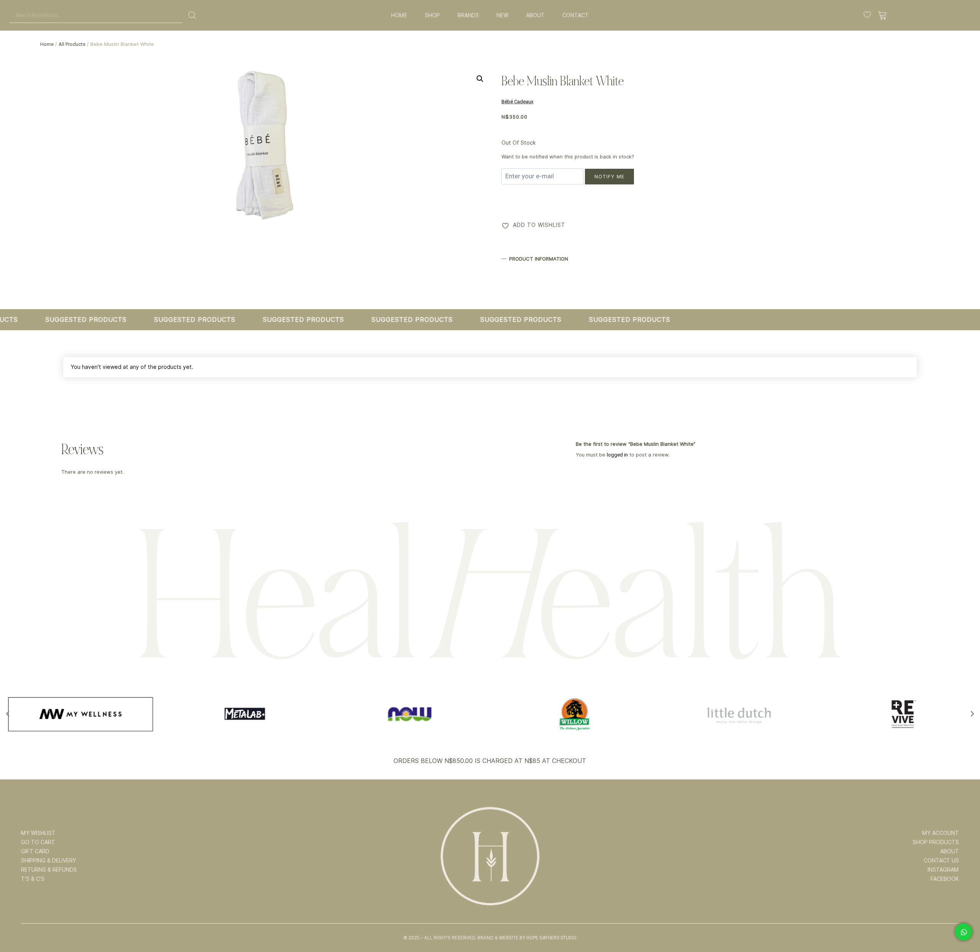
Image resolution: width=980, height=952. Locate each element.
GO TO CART (38, 842)
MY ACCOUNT (940, 833)
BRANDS (468, 15)
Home (47, 44)
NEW (502, 15)
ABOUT (535, 15)
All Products (72, 44)
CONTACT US (941, 860)
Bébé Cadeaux (517, 101)
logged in (617, 455)
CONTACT (575, 15)
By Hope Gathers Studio (548, 938)
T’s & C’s (32, 879)
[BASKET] (882, 15)
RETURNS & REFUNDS (49, 870)
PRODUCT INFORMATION (538, 259)
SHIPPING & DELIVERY (48, 860)
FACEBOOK (945, 879)
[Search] (192, 15)
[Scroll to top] (963, 922)
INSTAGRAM (943, 870)
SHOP (432, 15)
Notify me (609, 176)
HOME (399, 15)
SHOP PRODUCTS (936, 842)
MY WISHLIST (38, 833)
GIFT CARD (35, 851)
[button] (480, 79)
